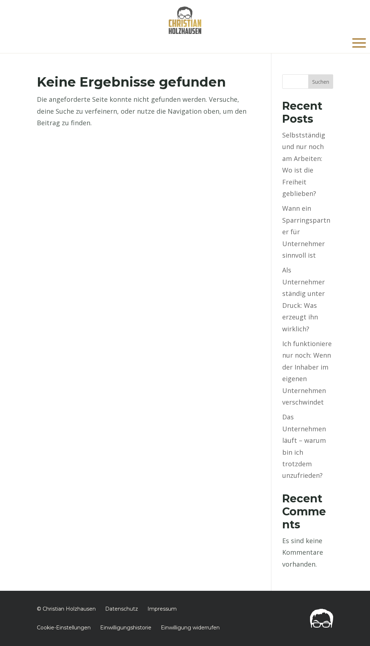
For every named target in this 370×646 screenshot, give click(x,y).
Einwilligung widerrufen (190, 627)
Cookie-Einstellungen (64, 627)
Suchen (320, 81)
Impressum (162, 609)
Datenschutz (121, 609)
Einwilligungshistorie (125, 627)
